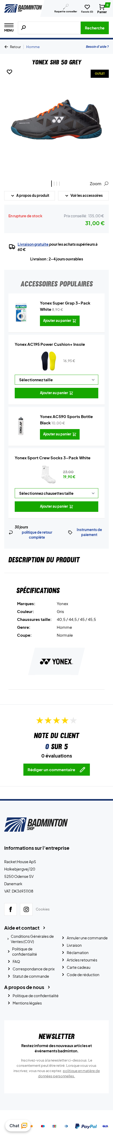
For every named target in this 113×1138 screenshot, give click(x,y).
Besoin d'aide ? (97, 47)
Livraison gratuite (33, 244)
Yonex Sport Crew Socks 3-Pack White (52, 457)
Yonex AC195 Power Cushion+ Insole (50, 344)
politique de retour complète (37, 535)
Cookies (43, 909)
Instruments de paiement (89, 532)
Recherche (95, 27)
